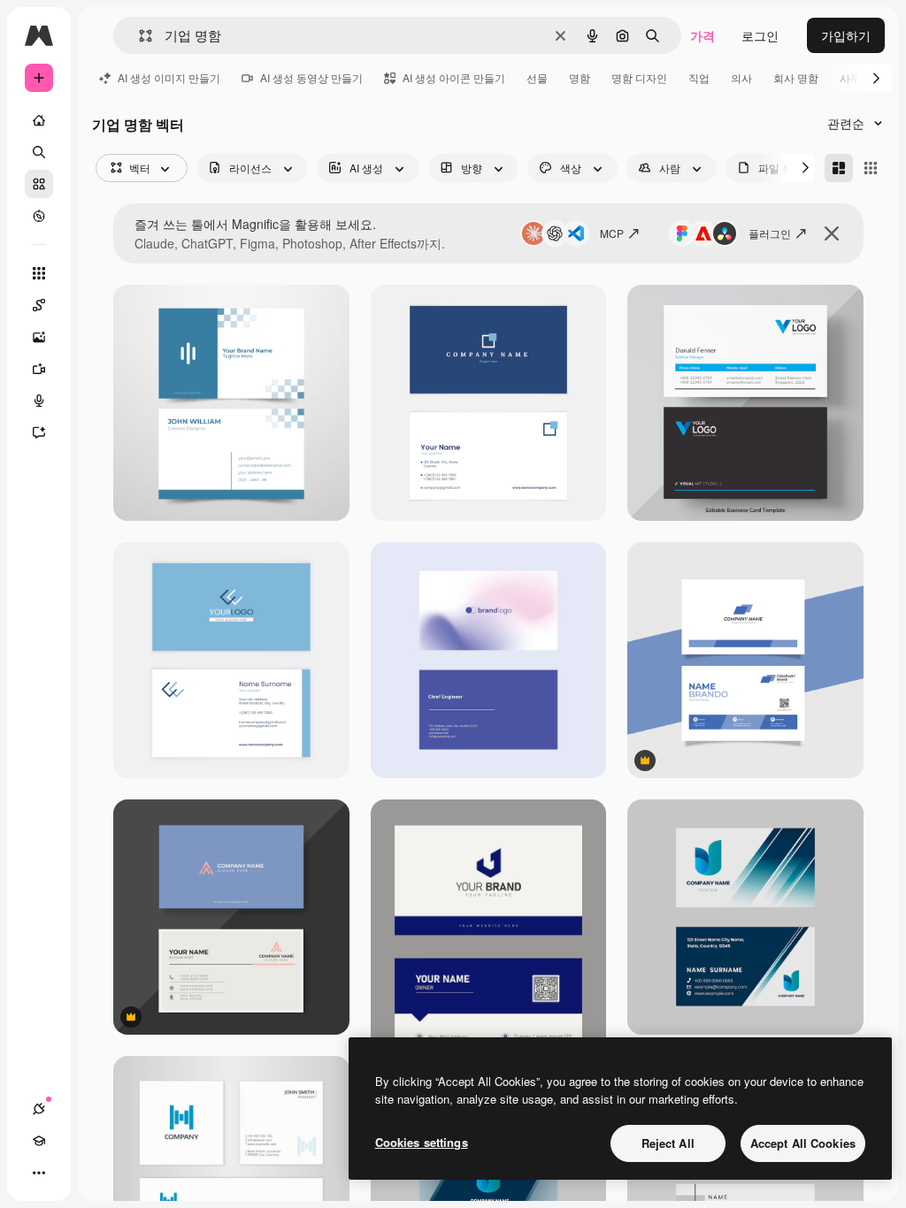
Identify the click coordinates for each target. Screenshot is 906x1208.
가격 (702, 35)
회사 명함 (795, 77)
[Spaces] (39, 305)
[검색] (39, 152)
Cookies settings (421, 1142)
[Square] (870, 168)
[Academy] (39, 1141)
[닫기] (831, 233)
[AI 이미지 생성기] (39, 337)
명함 (579, 77)
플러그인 (770, 233)
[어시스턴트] (39, 432)
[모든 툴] (39, 273)
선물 (537, 77)
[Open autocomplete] (138, 35)
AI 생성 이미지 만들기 (169, 77)
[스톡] (39, 184)
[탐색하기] (39, 216)
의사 (741, 77)
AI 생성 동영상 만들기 (311, 77)
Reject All (668, 1143)
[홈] (39, 120)
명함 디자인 (639, 77)
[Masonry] (839, 168)
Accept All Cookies (803, 1143)
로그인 (760, 35)
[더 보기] (39, 1172)
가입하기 (846, 35)
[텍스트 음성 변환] (39, 400)
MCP (612, 233)
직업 (699, 77)
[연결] (39, 1109)
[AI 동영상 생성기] (39, 369)
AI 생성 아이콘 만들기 (454, 77)
